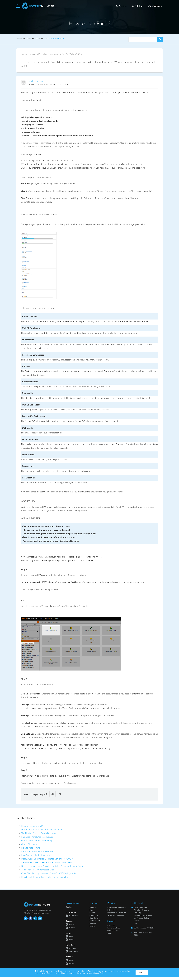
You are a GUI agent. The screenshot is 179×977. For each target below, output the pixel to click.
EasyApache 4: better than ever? (36, 855)
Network (93, 923)
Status (109, 933)
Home (19, 38)
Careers (92, 913)
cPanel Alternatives (30, 844)
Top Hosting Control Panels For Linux (38, 833)
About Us (93, 907)
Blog (91, 910)
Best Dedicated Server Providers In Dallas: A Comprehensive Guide (52, 866)
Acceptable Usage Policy (116, 907)
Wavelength (72, 951)
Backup (70, 960)
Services (123, 6)
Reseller (93, 926)
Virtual (70, 927)
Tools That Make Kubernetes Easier (37, 869)
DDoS (70, 963)
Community (111, 925)
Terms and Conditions (115, 915)
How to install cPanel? (31, 847)
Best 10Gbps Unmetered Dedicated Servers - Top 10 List (47, 858)
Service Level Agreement (116, 913)
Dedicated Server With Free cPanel (37, 851)
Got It (141, 972)
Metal (70, 924)
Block (70, 939)
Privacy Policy (112, 910)
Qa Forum (39, 38)
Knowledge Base (113, 928)
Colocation (72, 915)
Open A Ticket (112, 930)
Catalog (68, 907)
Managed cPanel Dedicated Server (37, 836)
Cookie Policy (99, 973)
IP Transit (71, 948)
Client (28, 38)
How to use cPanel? (55, 38)
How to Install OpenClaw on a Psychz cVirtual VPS (44, 877)
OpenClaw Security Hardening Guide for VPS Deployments (48, 873)
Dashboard (157, 6)
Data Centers (94, 918)
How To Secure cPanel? (32, 825)
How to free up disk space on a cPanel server (41, 829)
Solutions (139, 6)
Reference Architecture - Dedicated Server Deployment (46, 862)
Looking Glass (95, 921)
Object (70, 936)
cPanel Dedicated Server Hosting (36, 840)
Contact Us (94, 915)
